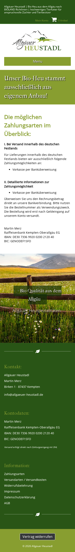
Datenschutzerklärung (19, 497)
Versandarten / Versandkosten (25, 480)
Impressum (12, 491)
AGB (7, 503)
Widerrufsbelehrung (18, 485)
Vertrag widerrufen (37, 536)
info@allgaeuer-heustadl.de (23, 395)
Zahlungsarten (14, 474)
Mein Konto (41, 20)
